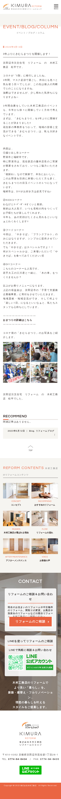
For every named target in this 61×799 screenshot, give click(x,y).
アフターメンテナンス (16, 560)
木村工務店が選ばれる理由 (16, 533)
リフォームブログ (45, 431)
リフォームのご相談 (30, 621)
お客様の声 (45, 560)
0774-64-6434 (17, 759)
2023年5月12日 (16, 431)
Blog (31, 431)
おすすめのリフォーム (44, 505)
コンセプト (16, 505)
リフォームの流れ (44, 533)
